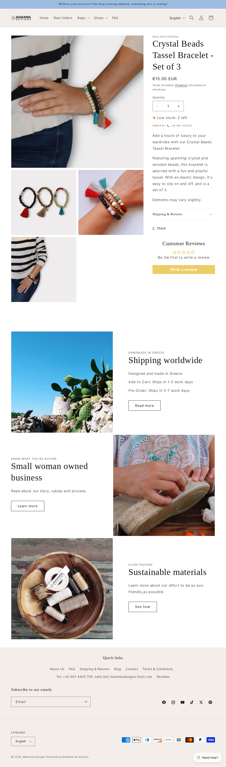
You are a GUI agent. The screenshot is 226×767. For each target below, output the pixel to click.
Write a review (183, 269)
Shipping (181, 85)
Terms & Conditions (158, 669)
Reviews (163, 676)
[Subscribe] (85, 702)
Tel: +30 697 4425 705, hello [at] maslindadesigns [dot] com (104, 676)
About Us (57, 669)
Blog (117, 669)
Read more (144, 405)
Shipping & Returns (95, 669)
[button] (83, 18)
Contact (132, 669)
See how (142, 607)
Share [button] (161, 228)
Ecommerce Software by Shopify (67, 756)
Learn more (28, 506)
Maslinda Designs (34, 756)
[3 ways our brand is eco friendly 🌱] (142, 592)
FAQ (72, 669)
